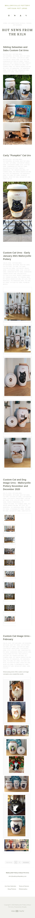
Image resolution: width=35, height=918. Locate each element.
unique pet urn (23, 70)
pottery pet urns (16, 282)
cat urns (13, 57)
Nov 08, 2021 (7, 54)
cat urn (5, 57)
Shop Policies (12, 889)
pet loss (6, 68)
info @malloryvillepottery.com (17, 876)
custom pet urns (13, 164)
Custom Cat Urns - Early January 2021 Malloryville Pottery (17, 255)
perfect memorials (23, 275)
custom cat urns (23, 57)
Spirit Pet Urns (8, 664)
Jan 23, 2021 (7, 263)
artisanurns (7, 56)
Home (5, 23)
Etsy (21, 164)
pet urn (10, 175)
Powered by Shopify (20, 907)
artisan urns (17, 54)
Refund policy (23, 889)
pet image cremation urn (22, 66)
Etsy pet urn (24, 59)
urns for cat (19, 72)
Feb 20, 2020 (7, 643)
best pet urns (25, 56)
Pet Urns (17, 175)
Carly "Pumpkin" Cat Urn (17, 155)
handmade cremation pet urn (20, 652)
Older (26, 862)
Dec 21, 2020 (7, 493)
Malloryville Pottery (10, 168)
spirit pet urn (12, 70)
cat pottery (7, 266)
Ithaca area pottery (10, 654)
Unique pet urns (8, 72)
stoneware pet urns (17, 509)
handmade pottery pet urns (13, 61)
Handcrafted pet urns (15, 272)
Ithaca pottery (18, 63)
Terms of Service (24, 886)
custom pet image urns (11, 59)
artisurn (16, 56)
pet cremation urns (18, 64)
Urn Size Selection (10, 886)
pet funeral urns (24, 277)
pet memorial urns (17, 280)
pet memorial (14, 68)
